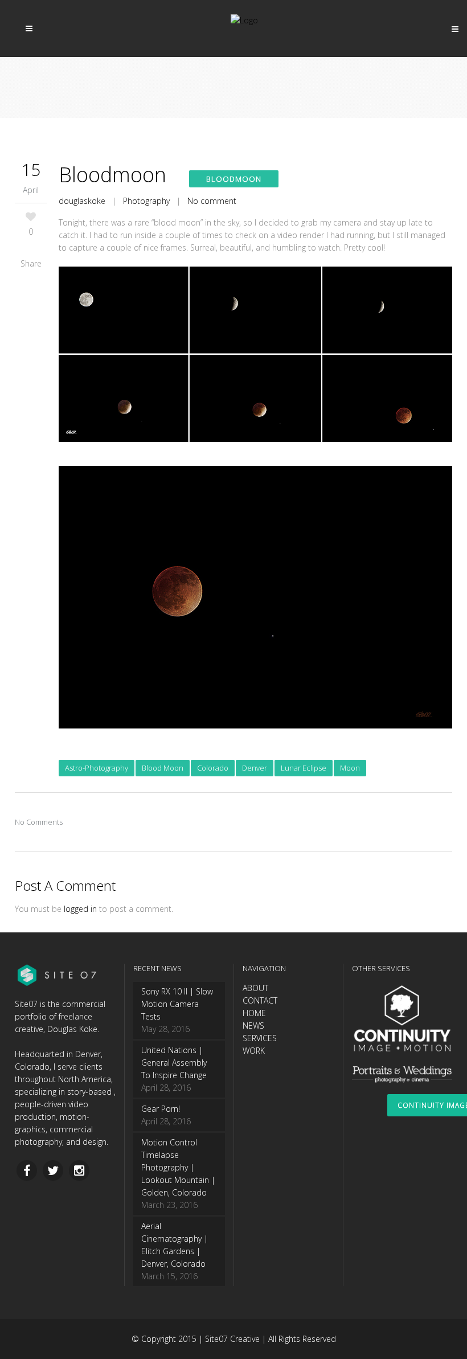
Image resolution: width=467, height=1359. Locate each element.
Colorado (212, 768)
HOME (254, 1013)
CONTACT (260, 1000)
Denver (254, 768)
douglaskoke (82, 200)
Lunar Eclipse (303, 768)
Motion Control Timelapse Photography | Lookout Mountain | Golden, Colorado (178, 1167)
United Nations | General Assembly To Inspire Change (174, 1062)
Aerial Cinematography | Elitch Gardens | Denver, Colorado (174, 1245)
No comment (211, 200)
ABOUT (255, 988)
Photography (146, 200)
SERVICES (260, 1038)
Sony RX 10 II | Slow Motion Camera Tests (177, 1004)
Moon (350, 768)
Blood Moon (162, 768)
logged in (80, 908)
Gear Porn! (160, 1108)
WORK (254, 1050)
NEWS (253, 1025)
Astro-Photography (96, 768)
